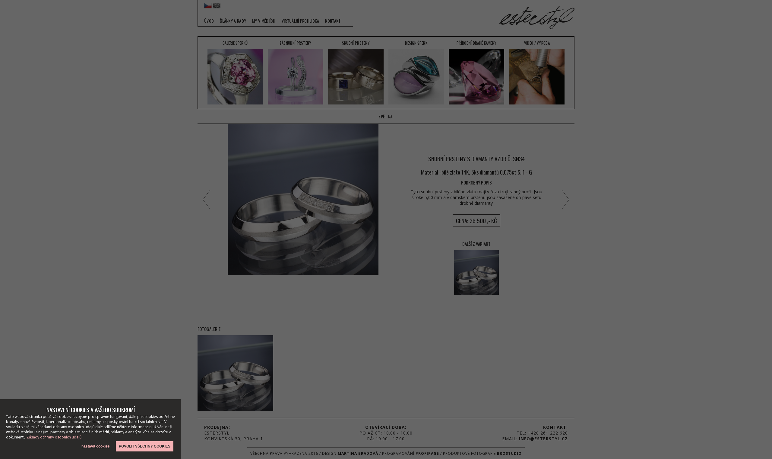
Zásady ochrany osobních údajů (54, 437)
